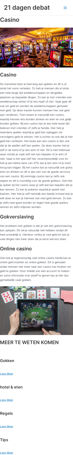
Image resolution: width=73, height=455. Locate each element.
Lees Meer (6, 373)
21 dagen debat (27, 7)
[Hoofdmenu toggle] (65, 8)
